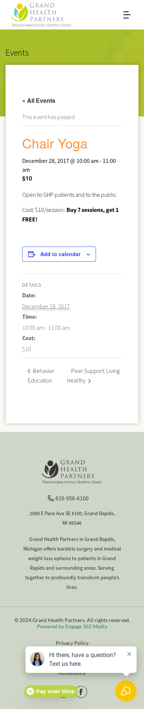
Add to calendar (60, 254)
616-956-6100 (72, 498)
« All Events (38, 100)
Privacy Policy (72, 643)
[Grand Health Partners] (41, 14)
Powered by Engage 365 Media (72, 626)
